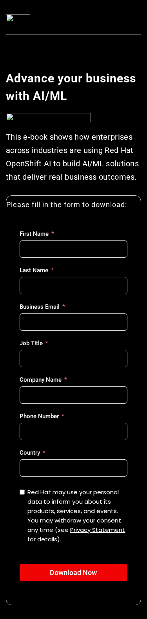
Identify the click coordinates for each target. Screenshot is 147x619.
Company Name (41, 379)
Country (30, 452)
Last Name (34, 270)
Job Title (31, 343)
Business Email (40, 306)
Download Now (73, 572)
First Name (34, 233)
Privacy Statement (97, 530)
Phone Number (39, 416)
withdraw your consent (87, 520)
